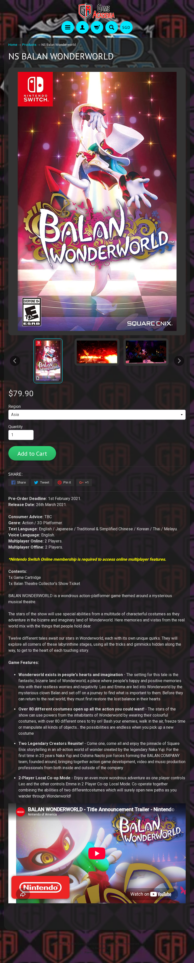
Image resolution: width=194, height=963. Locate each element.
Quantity (15, 426)
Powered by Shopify (97, 952)
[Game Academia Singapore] (97, 11)
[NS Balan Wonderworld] (48, 360)
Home (12, 45)
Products (29, 45)
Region (14, 406)
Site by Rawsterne (97, 948)
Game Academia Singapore (95, 944)
